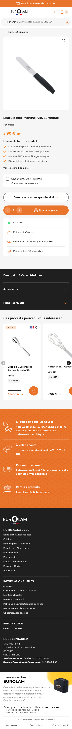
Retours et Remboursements (19, 609)
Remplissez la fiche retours (32, 492)
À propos (8, 586)
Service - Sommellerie (15, 562)
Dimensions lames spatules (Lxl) (34, 197)
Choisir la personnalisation (24, 183)
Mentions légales (12, 595)
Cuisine (7, 539)
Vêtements (9, 571)
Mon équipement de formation (38, 3)
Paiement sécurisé (13, 600)
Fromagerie (9, 557)
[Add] (19, 210)
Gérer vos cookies (12, 628)
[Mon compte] (55, 12)
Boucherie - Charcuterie (16, 548)
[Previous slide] (3, 363)
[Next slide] (69, 363)
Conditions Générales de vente (20, 591)
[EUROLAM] (19, 12)
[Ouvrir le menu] (7, 12)
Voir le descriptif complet (15, 168)
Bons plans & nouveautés (17, 535)
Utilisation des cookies (15, 613)
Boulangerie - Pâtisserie (16, 544)
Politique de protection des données (23, 604)
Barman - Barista (12, 566)
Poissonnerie (10, 553)
